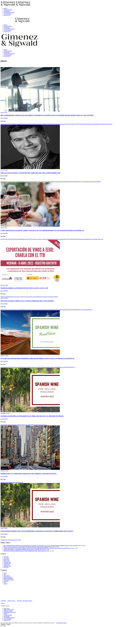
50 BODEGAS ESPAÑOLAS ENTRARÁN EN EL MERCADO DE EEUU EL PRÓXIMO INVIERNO (32, 416)
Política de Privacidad (9, 609)
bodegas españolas (16, 124)
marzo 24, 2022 (4, 298)
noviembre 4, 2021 (5, 413)
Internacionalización (8, 578)
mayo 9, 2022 (4, 227)
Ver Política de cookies (61, 622)
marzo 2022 (6, 559)
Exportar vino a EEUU (36, 124)
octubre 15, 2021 (5, 470)
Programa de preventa (9, 579)
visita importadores (96, 181)
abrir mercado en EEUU (6, 124)
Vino (5, 582)
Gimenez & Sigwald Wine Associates (51, 124)
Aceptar (8, 624)
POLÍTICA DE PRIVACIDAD (24, 600)
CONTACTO (7, 620)
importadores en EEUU (74, 124)
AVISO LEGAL (11, 600)
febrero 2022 (7, 560)
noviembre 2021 (7, 563)
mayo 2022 (6, 558)
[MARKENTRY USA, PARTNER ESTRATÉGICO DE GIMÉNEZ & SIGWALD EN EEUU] (30, 469)
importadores (7, 575)
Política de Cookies (8, 611)
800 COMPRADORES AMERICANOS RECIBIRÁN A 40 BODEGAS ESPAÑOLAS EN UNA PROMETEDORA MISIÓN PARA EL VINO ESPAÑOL (47, 115)
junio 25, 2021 (4, 528)
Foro (5, 574)
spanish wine (109, 124)
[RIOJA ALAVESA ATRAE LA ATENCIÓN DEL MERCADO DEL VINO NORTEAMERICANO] (30, 168)
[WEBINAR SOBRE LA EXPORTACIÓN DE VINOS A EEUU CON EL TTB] (30, 283)
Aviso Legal (6, 608)
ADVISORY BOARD (9, 617)
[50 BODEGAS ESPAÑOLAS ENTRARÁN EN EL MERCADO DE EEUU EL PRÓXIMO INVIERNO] (30, 411)
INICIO (5, 613)
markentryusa (14, 482)
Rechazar (3, 624)
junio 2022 (6, 556)
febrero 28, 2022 (4, 355)
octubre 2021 (7, 564)
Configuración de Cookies (10, 612)
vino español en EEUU (52, 296)
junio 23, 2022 (4, 112)
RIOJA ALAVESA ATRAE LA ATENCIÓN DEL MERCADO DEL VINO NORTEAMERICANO (30, 173)
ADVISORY (7, 616)
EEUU (5, 573)
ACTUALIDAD (8, 619)
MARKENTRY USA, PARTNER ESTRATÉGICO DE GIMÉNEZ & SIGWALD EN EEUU (29, 473)
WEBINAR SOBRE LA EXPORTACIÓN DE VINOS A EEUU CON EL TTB (24, 288)
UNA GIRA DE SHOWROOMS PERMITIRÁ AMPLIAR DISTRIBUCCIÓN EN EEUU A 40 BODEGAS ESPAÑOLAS (37, 358)
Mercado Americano (101, 124)
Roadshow (6, 581)
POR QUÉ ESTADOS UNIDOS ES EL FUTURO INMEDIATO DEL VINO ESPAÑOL (27, 301)
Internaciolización (8, 577)
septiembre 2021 (7, 566)
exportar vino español (6, 482)
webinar (5, 583)
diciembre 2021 (7, 562)
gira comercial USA (64, 124)
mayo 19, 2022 (4, 170)
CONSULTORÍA (8, 615)
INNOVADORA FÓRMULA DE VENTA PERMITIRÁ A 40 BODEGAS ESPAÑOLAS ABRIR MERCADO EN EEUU (37, 531)
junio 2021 (6, 567)
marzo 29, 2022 (4, 285)
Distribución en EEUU (26, 124)
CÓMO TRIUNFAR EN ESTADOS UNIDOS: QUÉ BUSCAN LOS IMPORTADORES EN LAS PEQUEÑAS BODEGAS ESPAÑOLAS (42, 230)
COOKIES (3, 600)
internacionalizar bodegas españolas (88, 124)
